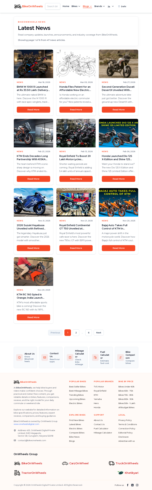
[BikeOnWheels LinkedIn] (132, 485)
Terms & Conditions (127, 424)
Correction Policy (126, 428)
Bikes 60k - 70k (125, 391)
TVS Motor (99, 386)
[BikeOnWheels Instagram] (137, 485)
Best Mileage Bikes (78, 391)
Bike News (74, 437)
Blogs (86, 6)
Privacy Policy (125, 420)
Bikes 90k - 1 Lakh (126, 403)
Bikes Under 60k (126, 386)
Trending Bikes (76, 395)
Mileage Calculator (103, 432)
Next (98, 332)
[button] (127, 6)
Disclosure (123, 437)
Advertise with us (126, 441)
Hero (96, 403)
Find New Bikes (76, 420)
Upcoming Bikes (77, 399)
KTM (96, 395)
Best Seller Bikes (77, 386)
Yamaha (98, 399)
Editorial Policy (125, 432)
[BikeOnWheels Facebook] (127, 485)
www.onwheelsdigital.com (26, 424)
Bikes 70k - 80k (125, 395)
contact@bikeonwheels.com (32, 440)
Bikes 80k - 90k (125, 399)
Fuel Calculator (101, 428)
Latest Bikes (75, 424)
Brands (98, 6)
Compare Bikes (76, 432)
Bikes (74, 6)
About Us (98, 420)
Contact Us (99, 424)
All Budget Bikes (126, 407)
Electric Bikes (75, 403)
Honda (97, 407)
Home (66, 6)
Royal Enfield (100, 391)
